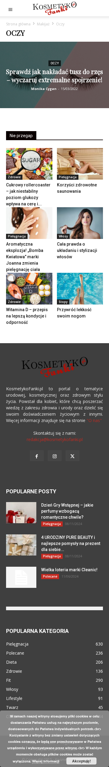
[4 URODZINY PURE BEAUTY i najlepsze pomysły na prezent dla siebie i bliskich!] (21, 545)
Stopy (63, 302)
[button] (10, 8)
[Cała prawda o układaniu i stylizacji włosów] (80, 223)
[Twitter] (72, 455)
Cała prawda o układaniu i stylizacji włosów (77, 250)
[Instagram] (54, 455)
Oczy (55, 63)
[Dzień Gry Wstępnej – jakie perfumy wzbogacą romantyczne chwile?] (21, 512)
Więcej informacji (45, 761)
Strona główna (18, 24)
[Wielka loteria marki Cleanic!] (21, 577)
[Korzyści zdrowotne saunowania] (80, 164)
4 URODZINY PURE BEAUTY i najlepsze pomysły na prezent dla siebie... (70, 543)
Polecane (50, 576)
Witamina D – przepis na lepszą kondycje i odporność (27, 316)
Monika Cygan (44, 88)
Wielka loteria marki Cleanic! (69, 569)
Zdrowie (14, 177)
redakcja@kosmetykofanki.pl (55, 439)
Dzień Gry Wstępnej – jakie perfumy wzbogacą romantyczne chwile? (67, 511)
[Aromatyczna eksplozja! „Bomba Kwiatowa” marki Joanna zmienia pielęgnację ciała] (29, 223)
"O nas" (94, 420)
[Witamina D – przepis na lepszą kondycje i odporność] (29, 289)
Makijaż (43, 24)
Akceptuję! (81, 761)
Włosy (63, 236)
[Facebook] (37, 455)
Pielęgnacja (68, 177)
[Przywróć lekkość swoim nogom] (80, 289)
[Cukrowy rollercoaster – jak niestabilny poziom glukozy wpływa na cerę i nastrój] (29, 164)
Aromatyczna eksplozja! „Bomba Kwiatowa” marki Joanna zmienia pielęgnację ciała (24, 257)
